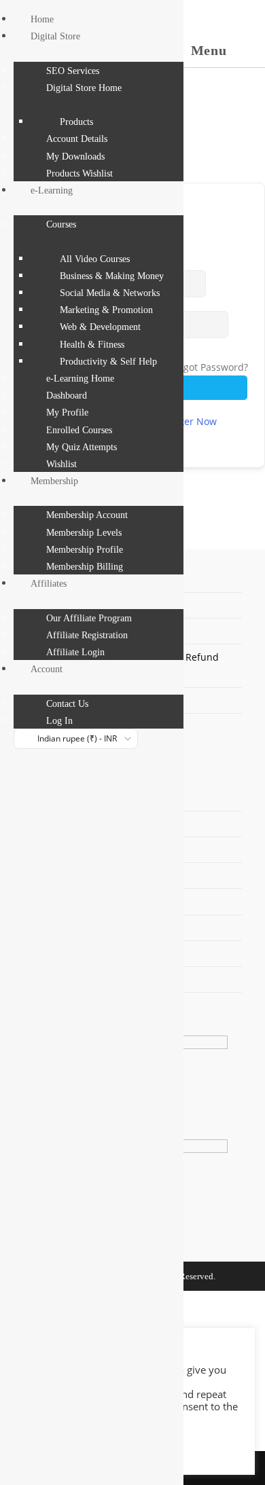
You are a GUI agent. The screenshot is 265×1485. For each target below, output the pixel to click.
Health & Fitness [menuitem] (92, 345)
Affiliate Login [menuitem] (75, 652)
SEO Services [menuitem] (72, 71)
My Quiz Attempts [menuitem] (81, 447)
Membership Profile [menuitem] (84, 550)
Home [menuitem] (42, 19)
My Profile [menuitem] (67, 412)
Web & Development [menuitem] (100, 327)
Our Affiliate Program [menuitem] (89, 618)
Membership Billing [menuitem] (84, 567)
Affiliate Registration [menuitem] (87, 635)
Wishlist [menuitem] (61, 464)
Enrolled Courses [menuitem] (79, 430)
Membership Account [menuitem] (87, 515)
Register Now (186, 421)
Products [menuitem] (76, 122)
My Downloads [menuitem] (75, 156)
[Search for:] (241, 50)
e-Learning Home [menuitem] (80, 378)
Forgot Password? (208, 367)
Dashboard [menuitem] (66, 395)
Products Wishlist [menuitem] (79, 173)
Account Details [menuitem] (76, 139)
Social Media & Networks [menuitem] (110, 293)
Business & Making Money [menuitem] (112, 276)
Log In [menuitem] (59, 721)
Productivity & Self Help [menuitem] (108, 361)
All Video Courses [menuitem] (95, 259)
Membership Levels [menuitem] (84, 533)
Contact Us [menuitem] (67, 704)
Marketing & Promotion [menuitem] (106, 310)
